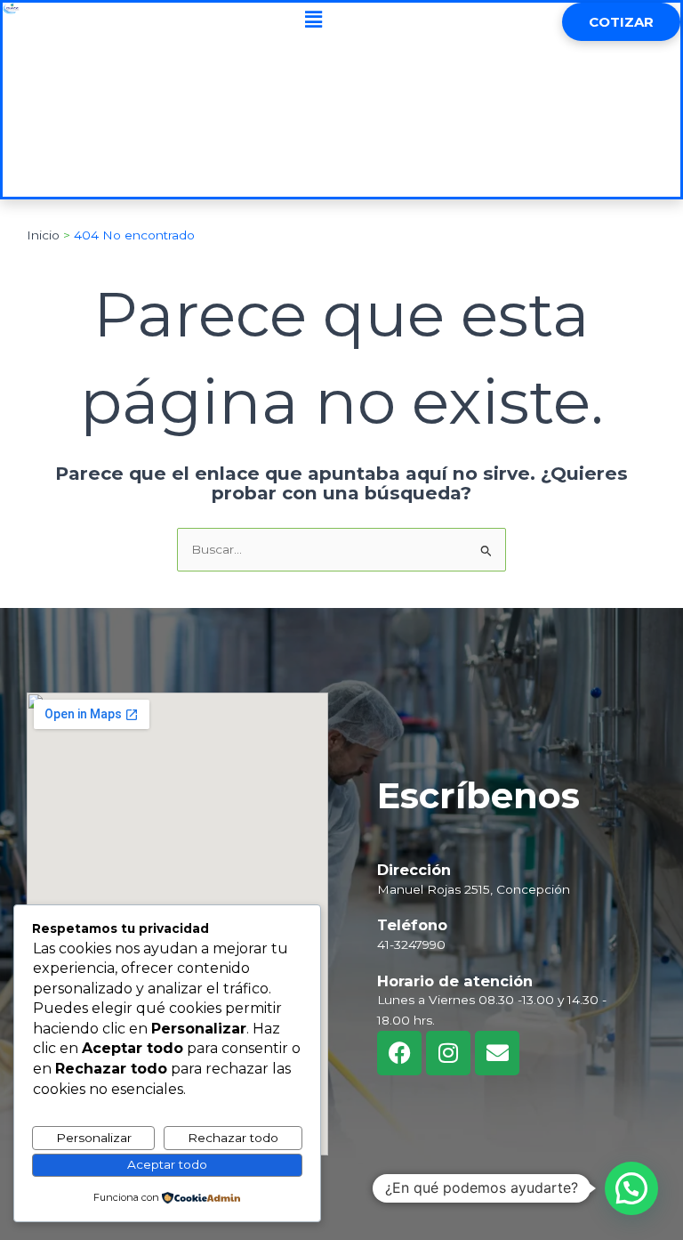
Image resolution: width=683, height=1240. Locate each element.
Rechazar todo (233, 1138)
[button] (313, 19)
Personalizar (94, 1138)
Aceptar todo (167, 1164)
